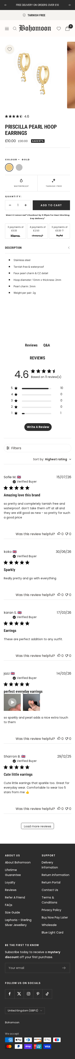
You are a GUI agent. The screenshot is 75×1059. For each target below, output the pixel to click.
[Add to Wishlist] (10, 49)
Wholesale (49, 925)
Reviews (10, 890)
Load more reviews (37, 826)
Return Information (55, 875)
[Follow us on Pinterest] (37, 994)
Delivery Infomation (50, 865)
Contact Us (50, 890)
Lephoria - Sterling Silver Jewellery (18, 922)
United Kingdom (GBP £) (23, 1010)
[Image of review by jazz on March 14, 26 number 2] (31, 702)
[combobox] (52, 459)
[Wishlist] (59, 28)
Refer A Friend (15, 897)
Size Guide (12, 912)
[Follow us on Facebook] (9, 994)
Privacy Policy (51, 910)
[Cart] (67, 28)
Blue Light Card (52, 932)
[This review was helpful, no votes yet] (59, 534)
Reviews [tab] (31, 345)
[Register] (64, 967)
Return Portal (51, 882)
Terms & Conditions (49, 900)
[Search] (15, 28)
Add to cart (51, 205)
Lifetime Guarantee (13, 872)
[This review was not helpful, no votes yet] (66, 534)
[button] (12, 702)
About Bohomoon (18, 862)
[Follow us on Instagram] (28, 994)
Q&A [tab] (46, 345)
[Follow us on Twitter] (19, 994)
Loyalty (10, 882)
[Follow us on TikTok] (47, 994)
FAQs (8, 905)
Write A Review (38, 427)
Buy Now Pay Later (55, 917)
